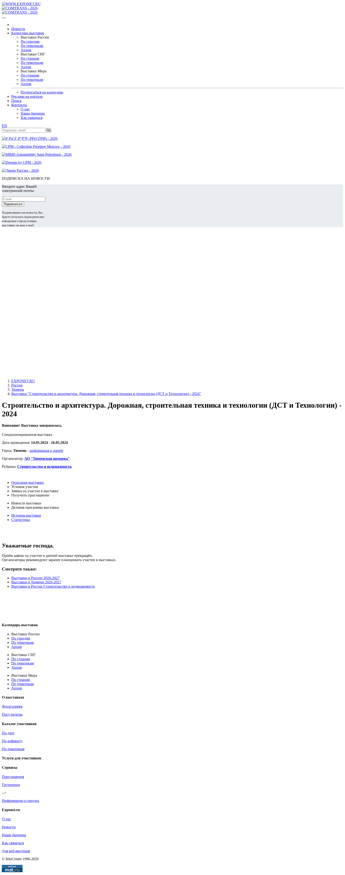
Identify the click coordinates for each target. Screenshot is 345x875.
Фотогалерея (12, 706)
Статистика (20, 520)
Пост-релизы (12, 714)
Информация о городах (20, 801)
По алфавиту (12, 741)
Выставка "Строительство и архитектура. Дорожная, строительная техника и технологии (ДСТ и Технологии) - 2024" (106, 394)
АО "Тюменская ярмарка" (47, 459)
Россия (16, 385)
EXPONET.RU (23, 381)
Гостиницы (11, 785)
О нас (25, 109)
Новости (18, 29)
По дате (8, 733)
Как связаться (31, 118)
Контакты (19, 105)
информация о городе (46, 451)
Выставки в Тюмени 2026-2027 (36, 582)
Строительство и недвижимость (44, 467)
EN (4, 126)
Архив (26, 50)
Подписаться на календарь (42, 92)
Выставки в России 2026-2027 (35, 578)
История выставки (26, 515)
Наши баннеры (33, 113)
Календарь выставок (27, 33)
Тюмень (17, 389)
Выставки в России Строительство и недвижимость (53, 586)
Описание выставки (27, 482)
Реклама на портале (27, 96)
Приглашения (13, 777)
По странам (30, 58)
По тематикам (32, 46)
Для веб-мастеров (16, 851)
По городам (30, 41)
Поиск (16, 101)
